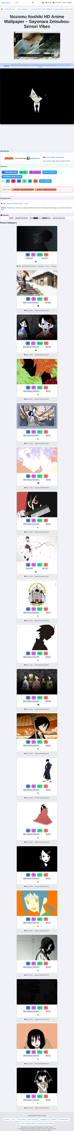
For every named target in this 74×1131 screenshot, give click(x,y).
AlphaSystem (35, 158)
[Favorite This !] (34, 387)
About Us (7, 1119)
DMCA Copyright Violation (27, 1123)
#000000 (35, 218)
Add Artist (9, 158)
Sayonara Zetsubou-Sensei (15, 203)
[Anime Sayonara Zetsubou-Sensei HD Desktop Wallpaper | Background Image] (37, 384)
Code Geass (19, 208)
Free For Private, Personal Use (54, 157)
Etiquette (54, 1119)
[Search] (33, 2)
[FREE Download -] (28, 387)
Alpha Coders (5, 2)
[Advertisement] (37, 136)
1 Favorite (36, 172)
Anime (26, 203)
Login (64, 2)
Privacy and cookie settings (46, 1123)
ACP (5, 189)
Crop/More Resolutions (12, 176)
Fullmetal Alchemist (34, 208)
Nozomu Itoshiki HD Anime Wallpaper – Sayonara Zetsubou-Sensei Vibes (51, 9)
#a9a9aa (49, 218)
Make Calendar (49, 172)
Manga (25, 208)
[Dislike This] (46, 387)
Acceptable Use (44, 1119)
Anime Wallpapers (22, 9)
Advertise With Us (64, 1119)
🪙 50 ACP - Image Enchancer (45, 189)
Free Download (10, 172)
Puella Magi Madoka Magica (49, 208)
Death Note (11, 208)
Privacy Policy (21, 1119)
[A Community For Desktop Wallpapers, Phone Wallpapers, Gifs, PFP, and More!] (2, 9)
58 (40, 254)
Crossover (53, 266)
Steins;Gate (61, 208)
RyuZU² (42, 394)
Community (57, 2)
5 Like (24, 172)
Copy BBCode (45, 181)
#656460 (44, 218)
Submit (49, 2)
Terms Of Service (33, 1119)
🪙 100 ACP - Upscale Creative (22, 189)
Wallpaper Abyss (10, 9)
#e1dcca (40, 218)
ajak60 (42, 306)
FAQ (13, 1119)
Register (69, 2)
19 (40, 343)
